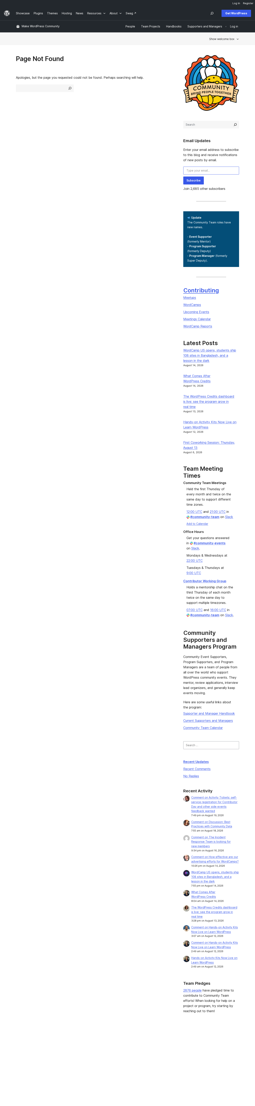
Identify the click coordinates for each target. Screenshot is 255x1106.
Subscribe (193, 180)
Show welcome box (221, 39)
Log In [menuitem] (236, 3)
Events (156, 1046)
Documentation (117, 1046)
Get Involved (160, 1039)
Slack (229, 517)
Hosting (21, 1052)
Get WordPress (236, 13)
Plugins (66, 1052)
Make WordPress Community (41, 26)
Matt (202, 1046)
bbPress (205, 1052)
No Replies (191, 776)
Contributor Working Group (204, 581)
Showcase (68, 1039)
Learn (110, 1039)
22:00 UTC (194, 561)
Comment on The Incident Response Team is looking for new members (211, 841)
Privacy (21, 1058)
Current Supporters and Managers (208, 721)
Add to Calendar (197, 523)
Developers (114, 1052)
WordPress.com (210, 1039)
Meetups (189, 298)
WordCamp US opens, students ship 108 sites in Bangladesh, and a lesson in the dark (209, 355)
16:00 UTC (218, 610)
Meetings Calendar (197, 319)
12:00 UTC (194, 512)
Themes (66, 1046)
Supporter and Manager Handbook (209, 713)
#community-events (210, 543)
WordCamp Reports (197, 326)
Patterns (67, 1058)
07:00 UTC (194, 610)
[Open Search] (212, 13)
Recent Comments (197, 769)
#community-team (204, 517)
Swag (157, 1058)
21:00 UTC (218, 512)
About (20, 1039)
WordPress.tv (117, 1058)
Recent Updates (196, 762)
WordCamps (192, 305)
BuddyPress (207, 1058)
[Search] (235, 124)
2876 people (192, 990)
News (19, 1046)
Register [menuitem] (248, 3)
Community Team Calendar (203, 728)
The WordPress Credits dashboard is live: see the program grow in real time (208, 401)
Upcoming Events (196, 312)
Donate (158, 1052)
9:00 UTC (193, 573)
